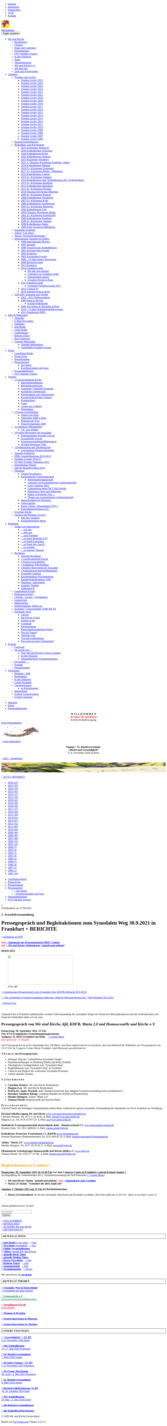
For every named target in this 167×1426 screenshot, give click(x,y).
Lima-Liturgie (28, 503)
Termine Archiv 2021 (32, 95)
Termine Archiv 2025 (32, 80)
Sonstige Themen (30, 585)
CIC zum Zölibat (29, 429)
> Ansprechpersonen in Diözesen (19, 1318)
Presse (11, 350)
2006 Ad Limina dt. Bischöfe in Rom (40, 306)
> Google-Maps (56, 1036)
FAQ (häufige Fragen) (25, 53)
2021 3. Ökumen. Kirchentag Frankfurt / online (45, 162)
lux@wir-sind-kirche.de (58, 1119)
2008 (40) (13, 835)
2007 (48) (13, 838)
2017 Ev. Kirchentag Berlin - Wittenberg (42, 171)
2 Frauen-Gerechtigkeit (26, 412)
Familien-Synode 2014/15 (27, 459)
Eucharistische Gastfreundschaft (37, 476)
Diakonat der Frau (30, 421)
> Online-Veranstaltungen (15, 1248)
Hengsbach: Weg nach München (44, 491)
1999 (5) (12, 861)
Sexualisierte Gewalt (31, 438)
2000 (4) (12, 858)
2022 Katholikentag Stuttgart (36, 156)
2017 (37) (13, 809)
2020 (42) (13, 800)
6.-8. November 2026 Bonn (16, 1339)
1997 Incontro (28, 244)
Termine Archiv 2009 (32, 130)
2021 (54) (13, 797)
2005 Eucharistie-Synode (34, 256)
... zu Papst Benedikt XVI (34, 538)
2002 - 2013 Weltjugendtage (35, 297)
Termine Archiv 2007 (32, 136)
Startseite (12, 702)
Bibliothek (13, 523)
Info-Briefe (20, 327)
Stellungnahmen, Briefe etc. (28, 606)
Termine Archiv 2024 (32, 86)
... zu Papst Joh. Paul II (33, 544)
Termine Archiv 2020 (32, 97)
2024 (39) (13, 788)
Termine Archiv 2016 (32, 109)
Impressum (13, 7)
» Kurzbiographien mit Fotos (29, 893)
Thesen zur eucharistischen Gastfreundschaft (50, 497)
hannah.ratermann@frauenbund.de (90, 1136)
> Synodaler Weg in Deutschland (19, 1287)
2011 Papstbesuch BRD (33, 312)
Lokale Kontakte (23, 682)
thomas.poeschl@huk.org (62, 1154)
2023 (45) (13, 791)
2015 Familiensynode (32, 282)
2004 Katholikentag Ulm (33, 209)
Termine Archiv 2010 (32, 127)
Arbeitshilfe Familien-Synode (36, 347)
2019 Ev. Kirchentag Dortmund (37, 168)
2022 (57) (13, 794)
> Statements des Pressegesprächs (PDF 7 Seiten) (33, 942)
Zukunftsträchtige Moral (33, 520)
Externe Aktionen (23, 697)
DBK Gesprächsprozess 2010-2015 (32, 456)
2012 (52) (13, 823)
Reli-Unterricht (22, 338)
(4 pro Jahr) (14, 1242)
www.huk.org (82, 1151)
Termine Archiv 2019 (32, 100)
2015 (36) (13, 814)
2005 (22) (13, 844)
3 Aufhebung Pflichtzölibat (28, 426)
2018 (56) (13, 806)
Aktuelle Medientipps (32, 344)
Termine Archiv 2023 (32, 89)
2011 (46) (13, 826)
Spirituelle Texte (22, 611)
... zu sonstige (28, 547)
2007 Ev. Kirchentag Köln (34, 200)
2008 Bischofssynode (32, 262)
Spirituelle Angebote (24, 230)
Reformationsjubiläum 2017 (35, 509)
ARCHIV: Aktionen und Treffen (31, 294)
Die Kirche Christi (30, 617)
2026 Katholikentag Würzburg (36, 150)
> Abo (33, 1242)
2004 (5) (12, 847)
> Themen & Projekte (13, 1313)
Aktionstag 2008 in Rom (33, 418)
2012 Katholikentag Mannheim (37, 186)
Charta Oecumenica (31, 473)
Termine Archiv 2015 (32, 112)
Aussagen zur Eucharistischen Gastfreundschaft (51, 482)
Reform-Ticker (22, 335)
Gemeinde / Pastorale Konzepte (37, 388)
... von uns (26, 529)
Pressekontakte (22, 359)
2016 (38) (13, 811)
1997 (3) (12, 867)
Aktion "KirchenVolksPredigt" (30, 235)
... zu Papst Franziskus (32, 541)
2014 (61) (13, 817)
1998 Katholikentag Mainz (34, 224)
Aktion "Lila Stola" (24, 233)
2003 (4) (12, 850)
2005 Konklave (29, 253)
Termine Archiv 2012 (32, 121)
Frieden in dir (28, 620)
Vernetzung (14, 670)
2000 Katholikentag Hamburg (36, 218)
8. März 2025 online (16, 1381)
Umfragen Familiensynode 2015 (44, 285)
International (7, 30)
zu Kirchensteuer (29, 688)
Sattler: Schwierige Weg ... (41, 494)
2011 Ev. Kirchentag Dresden (36, 188)
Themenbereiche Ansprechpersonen (39, 658)
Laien (24, 403)
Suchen (6, 1215)
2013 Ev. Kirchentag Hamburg (37, 183)
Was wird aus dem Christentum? (37, 641)
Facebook (19, 647)
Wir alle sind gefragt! (38, 271)
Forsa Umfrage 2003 (38, 485)
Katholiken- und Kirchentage (29, 144)
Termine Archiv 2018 (32, 103)
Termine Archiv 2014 (32, 115)
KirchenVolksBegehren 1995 (36, 579)
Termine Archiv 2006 (32, 139)
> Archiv (27, 1269)
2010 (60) (13, 829)
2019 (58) (13, 803)
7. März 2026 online (16, 1356)
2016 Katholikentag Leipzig (35, 174)
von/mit (23, 1251)
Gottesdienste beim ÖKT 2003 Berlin (46, 488)
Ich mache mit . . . (23, 650)
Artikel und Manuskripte (27, 526)
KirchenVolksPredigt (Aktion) (36, 397)
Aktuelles (19, 318)
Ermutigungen (21, 50)
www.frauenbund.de (67, 1133)
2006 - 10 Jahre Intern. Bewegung (38, 259)
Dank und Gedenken (25, 48)
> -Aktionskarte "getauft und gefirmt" (35, 945)
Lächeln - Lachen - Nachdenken (31, 597)
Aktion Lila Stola (30, 415)
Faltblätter (19, 324)
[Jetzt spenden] (83, 771)
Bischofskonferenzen (32, 385)
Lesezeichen (20, 600)
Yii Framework (21, 1421)
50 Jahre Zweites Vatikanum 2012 (31, 462)
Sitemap (12, 4)
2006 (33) (13, 841)
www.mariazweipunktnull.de (39, 1142)
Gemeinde (26, 623)
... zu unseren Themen (32, 550)
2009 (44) (13, 832)
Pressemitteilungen (24, 371)
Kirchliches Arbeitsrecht (33, 391)
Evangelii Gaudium (31, 573)
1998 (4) (12, 864)
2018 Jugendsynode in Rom (35, 291)
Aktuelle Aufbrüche (24, 453)
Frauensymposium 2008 (33, 423)
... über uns (26, 532)
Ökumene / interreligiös (33, 582)
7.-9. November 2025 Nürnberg (17, 1364)
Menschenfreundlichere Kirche (37, 629)
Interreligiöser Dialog (25, 465)
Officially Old (28, 635)
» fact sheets (20, 890)
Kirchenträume (28, 626)
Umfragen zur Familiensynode (43, 274)
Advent (25, 614)
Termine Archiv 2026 (32, 83)
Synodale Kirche (23, 512)
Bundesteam (20, 42)
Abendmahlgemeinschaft (40, 479)
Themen (12, 376)
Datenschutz (14, 9)
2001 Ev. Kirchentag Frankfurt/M (38, 215)
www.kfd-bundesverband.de (99, 1125)
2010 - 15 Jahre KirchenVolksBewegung (42, 309)
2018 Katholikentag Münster (35, 165)
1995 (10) (13, 873)
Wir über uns (21, 68)
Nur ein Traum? (29, 632)
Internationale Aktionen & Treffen (31, 238)
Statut (17, 59)
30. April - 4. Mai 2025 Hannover (18, 1373)
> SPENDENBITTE (12, 1229)
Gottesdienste (21, 332)
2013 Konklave (29, 265)
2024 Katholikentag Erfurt (34, 153)
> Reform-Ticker (10, 1263)
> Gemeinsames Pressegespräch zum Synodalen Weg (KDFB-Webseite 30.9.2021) (44, 992)
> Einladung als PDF (12, 936)
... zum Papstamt (29, 535)
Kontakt (12, 15)
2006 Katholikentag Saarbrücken (38, 203)
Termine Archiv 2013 (32, 118)
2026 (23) (13, 782)
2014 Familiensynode (32, 268)
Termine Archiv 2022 (32, 92)
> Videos (6, 1251)
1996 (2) (12, 870)
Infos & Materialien (18, 315)
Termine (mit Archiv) (25, 77)
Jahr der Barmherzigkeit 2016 (29, 468)
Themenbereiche (22, 62)
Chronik (18, 45)
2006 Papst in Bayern (32, 300)
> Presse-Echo (8, 1003)
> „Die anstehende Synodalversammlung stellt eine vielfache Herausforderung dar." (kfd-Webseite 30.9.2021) (57, 997)
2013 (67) (13, 820)
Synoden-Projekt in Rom (40, 280)
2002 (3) (12, 853)
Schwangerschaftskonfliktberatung (38, 441)
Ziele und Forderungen (26, 71)
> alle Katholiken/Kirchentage (17, 1410)
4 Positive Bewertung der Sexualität (32, 432)
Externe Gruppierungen (26, 694)
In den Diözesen (22, 56)
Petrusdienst (27, 409)
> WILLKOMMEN (11, 1220)
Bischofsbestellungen (32, 382)
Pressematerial (21, 362)
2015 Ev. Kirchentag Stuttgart (36, 177)
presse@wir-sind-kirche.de (66, 1116)
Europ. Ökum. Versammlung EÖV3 (39, 506)
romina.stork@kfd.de (57, 1128)
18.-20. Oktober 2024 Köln (20, 1390)
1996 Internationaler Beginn (35, 241)
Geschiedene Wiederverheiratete (37, 450)
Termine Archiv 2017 (32, 106)
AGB (11, 12)
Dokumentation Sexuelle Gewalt (37, 435)
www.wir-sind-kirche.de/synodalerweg (66, 1113)
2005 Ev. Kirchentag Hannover (37, 206)
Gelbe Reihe (20, 329)
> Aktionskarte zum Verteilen (79, 1180)
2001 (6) (12, 856)
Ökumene (19, 470)
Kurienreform (28, 400)
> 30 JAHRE (16, 1226)
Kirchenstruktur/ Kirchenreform (37, 576)
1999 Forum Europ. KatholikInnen (39, 247)
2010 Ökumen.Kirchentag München (39, 191)
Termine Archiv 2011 (32, 124)
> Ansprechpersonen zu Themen (19, 1324)
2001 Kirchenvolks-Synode (35, 250)
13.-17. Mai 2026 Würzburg (15, 1347)
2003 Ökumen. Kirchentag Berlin (38, 212)
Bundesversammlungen (26, 141)
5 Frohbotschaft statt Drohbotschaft (32, 447)
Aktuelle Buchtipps (31, 556)
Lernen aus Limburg (31, 406)
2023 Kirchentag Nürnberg (35, 159)
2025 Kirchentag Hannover (35, 147)
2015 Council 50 (29, 288)
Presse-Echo (20, 356)
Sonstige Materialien (24, 341)
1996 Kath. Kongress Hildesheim (38, 227)
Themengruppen (22, 685)
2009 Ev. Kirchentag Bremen (36, 194)
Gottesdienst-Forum (24, 591)
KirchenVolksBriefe (37, 303)
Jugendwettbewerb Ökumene (36, 500)
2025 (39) (13, 785)
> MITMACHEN (10, 1223)
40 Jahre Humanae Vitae (33, 444)
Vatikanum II (27, 588)
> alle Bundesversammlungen (17, 1405)
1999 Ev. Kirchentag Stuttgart (36, 221)
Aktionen (12, 74)
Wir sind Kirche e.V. (24, 65)
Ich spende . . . (21, 661)
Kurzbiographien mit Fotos (35, 368)
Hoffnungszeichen (23, 594)
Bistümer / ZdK (22, 673)
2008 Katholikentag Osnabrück (37, 197)
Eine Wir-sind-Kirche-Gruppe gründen (41, 653)
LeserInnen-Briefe (23, 353)
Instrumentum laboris (38, 277)
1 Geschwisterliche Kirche (28, 379)
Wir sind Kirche (16, 39)
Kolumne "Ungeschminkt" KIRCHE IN (35, 609)
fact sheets (26, 365)
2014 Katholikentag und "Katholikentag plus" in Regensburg (52, 180)
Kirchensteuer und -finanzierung (37, 394)
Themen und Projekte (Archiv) (30, 515)
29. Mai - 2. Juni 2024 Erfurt (16, 1398)
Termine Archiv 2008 (32, 133)
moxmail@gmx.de (62, 1145)
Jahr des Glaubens (30, 517)
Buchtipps (19, 553)
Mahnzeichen (21, 603)
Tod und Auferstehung (32, 638)
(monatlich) (14, 1245)
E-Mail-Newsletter (23, 321)
